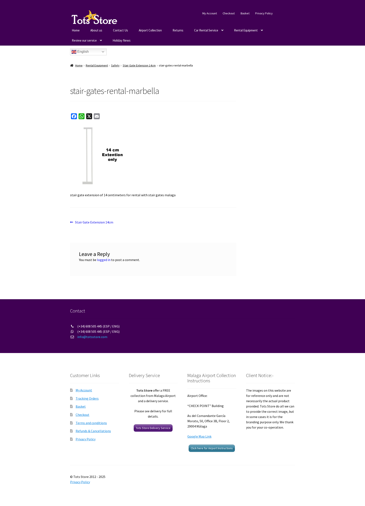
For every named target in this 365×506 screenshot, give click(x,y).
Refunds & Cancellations (93, 431)
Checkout (229, 13)
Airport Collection (150, 30)
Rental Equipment (246, 30)
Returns (178, 30)
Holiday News (122, 40)
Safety (115, 65)
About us (96, 30)
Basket (245, 13)
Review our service (84, 40)
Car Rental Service (206, 30)
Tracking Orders (87, 398)
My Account (209, 13)
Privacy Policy (264, 13)
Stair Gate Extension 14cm (139, 65)
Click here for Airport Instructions (212, 448)
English (82, 51)
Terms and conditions (91, 423)
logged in (103, 260)
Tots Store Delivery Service (153, 428)
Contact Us (120, 30)
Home (76, 30)
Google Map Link (199, 436)
